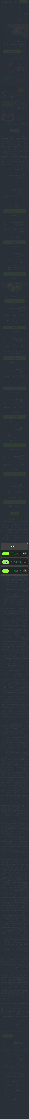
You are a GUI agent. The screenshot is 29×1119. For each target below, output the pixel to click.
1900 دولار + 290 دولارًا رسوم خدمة (16, 553)
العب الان (5, 553)
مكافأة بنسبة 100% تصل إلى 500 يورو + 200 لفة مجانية (16, 562)
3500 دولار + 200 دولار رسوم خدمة (16, 571)
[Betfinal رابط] (25, 572)
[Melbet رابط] (25, 555)
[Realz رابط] (25, 563)
